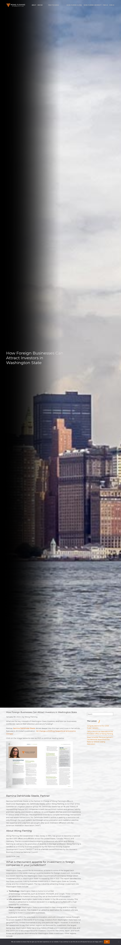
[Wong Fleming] (15, 5)
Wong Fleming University (93, 5)
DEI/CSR (40, 5)
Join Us (111, 5)
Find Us (105, 5)
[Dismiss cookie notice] (119, 942)
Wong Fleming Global (74, 5)
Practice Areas (53, 5)
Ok (107, 941)
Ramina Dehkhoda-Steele (24, 728)
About (34, 5)
